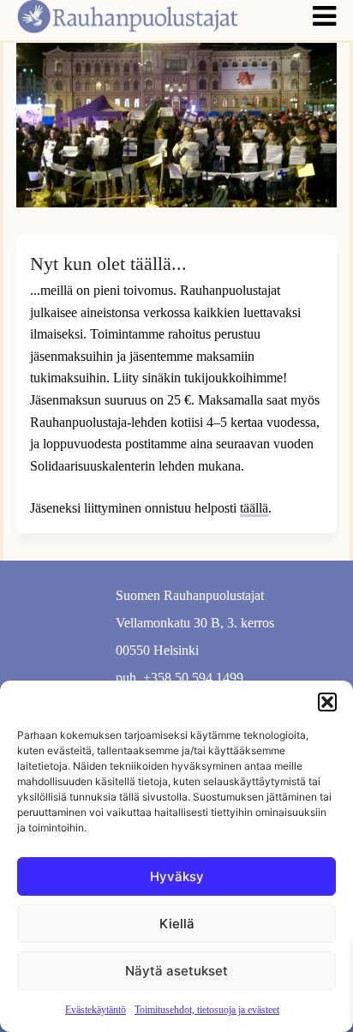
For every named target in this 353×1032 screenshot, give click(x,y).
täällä (254, 508)
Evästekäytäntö (95, 1010)
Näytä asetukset (176, 971)
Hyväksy (177, 876)
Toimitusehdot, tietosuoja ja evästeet (207, 1010)
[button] (327, 702)
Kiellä (176, 923)
